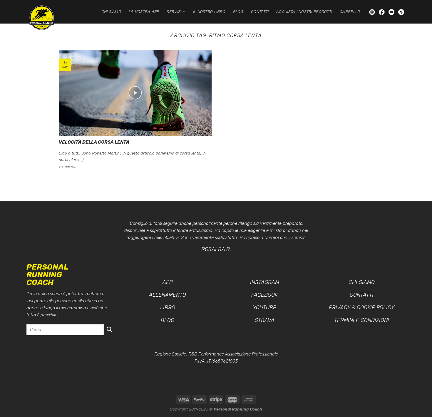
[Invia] (109, 329)
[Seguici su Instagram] (372, 11)
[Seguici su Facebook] (382, 11)
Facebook (264, 295)
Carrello (350, 11)
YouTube (264, 307)
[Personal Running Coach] (47, 17)
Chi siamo (111, 11)
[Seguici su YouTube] (392, 11)
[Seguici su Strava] (401, 11)
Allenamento (167, 295)
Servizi (174, 11)
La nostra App (144, 11)
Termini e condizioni (361, 320)
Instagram (264, 282)
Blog (238, 11)
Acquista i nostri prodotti (304, 11)
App (168, 282)
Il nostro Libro (209, 11)
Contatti (260, 11)
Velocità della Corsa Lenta (94, 142)
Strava (264, 320)
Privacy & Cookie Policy (361, 307)
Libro (167, 307)
